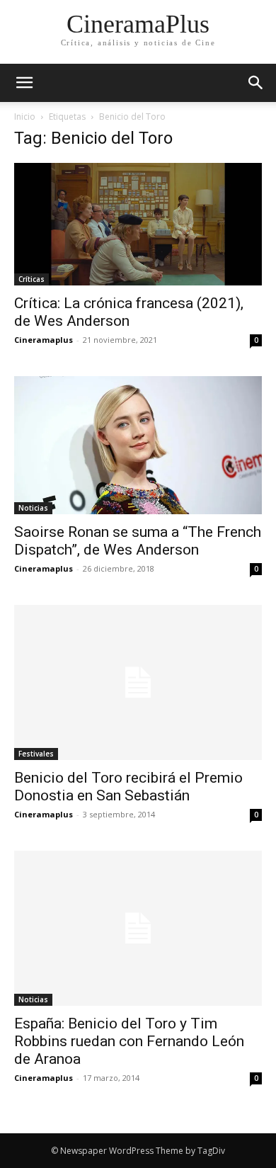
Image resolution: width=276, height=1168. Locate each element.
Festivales (36, 754)
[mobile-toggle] (24, 83)
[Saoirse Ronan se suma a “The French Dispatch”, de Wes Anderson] (138, 445)
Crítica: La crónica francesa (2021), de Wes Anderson (128, 312)
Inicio (24, 116)
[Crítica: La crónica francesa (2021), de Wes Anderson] (138, 224)
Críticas (31, 279)
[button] (256, 83)
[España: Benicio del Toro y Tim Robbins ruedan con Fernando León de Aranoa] (138, 928)
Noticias (33, 508)
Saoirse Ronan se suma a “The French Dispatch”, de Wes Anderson (137, 540)
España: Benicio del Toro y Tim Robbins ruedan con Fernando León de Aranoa (129, 1041)
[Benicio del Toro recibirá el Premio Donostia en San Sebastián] (138, 682)
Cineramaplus (43, 339)
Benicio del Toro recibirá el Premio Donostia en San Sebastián (128, 786)
